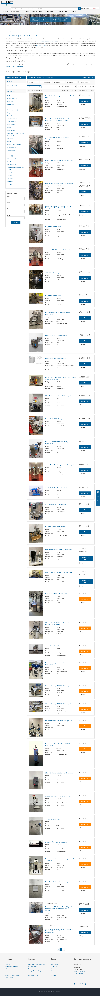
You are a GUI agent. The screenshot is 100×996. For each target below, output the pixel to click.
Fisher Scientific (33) (12, 124)
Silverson (54, 41)
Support (53, 969)
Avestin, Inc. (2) (11, 101)
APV (42, 41)
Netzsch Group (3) (11, 159)
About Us (7, 964)
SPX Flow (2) (10, 175)
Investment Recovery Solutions (36, 964)
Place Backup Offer (86, 558)
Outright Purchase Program (35, 971)
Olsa (39, 41)
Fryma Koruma (47, 41)
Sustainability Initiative (11, 966)
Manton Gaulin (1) (11, 147)
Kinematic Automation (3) (14, 144)
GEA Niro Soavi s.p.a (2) (13, 130)
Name (8, 196)
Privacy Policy (9, 977)
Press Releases (9, 971)
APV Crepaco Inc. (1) (12, 98)
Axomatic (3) (10, 104)
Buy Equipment (32, 966)
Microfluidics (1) (11, 150)
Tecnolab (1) (10, 178)
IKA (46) (9, 141)
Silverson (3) (10, 172)
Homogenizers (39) (12, 85)
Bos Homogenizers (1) (13, 110)
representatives (40, 45)
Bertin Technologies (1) (13, 107)
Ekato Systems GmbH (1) (13, 119)
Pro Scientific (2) (11, 165)
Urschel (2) (10, 181)
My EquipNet (54, 964)
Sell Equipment (32, 969)
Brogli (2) (9, 113)
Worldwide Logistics (33, 973)
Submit (16, 222)
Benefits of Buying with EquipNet (14, 66)
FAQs (52, 973)
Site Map (53, 975)
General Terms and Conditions (13, 973)
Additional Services (33, 975)
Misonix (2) (10, 156)
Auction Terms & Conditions (12, 975)
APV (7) (9, 95)
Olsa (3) (9, 162)
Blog (6, 969)
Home (5, 31)
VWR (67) (9, 184)
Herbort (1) (10, 138)
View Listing (84, 101)
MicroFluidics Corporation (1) (14, 153)
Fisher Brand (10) (11, 121)
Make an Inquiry (55, 971)
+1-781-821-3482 (78, 974)
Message (9, 215)
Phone (8, 209)
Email (8, 202)
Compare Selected (34, 87)
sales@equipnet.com (79, 972)
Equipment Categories (13, 31)
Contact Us (54, 966)
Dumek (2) (9, 116)
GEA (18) (9, 127)
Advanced (73, 9)
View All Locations (79, 976)
